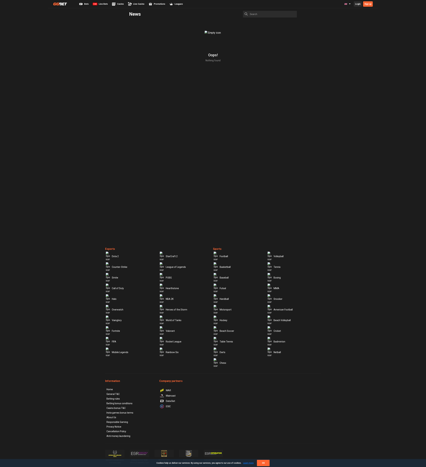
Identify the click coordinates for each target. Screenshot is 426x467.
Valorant (170, 331)
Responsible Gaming (117, 422)
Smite (115, 277)
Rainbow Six (172, 352)
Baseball (224, 277)
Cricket (277, 331)
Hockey (223, 320)
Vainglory (117, 320)
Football (224, 256)
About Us (111, 417)
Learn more (248, 463)
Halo (114, 299)
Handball (224, 299)
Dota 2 (115, 256)
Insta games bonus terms (119, 412)
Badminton (279, 341)
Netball (277, 352)
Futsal (223, 288)
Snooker (278, 299)
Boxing (277, 277)
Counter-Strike (119, 267)
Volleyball (279, 256)
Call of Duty (118, 288)
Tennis (277, 267)
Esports (110, 248)
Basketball (225, 267)
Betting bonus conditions (119, 403)
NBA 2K (170, 299)
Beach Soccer (227, 331)
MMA (276, 288)
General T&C (113, 394)
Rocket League (173, 341)
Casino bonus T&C (116, 408)
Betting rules (113, 398)
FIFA (114, 341)
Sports (217, 248)
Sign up (367, 4)
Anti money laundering (118, 436)
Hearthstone (172, 288)
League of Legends (176, 267)
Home (109, 389)
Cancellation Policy (116, 431)
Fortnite (116, 331)
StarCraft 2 (172, 256)
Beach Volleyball (282, 320)
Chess (223, 363)
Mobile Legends (120, 352)
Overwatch (117, 309)
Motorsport (225, 309)
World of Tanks (173, 320)
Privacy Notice (113, 426)
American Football (283, 309)
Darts (222, 352)
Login (357, 4)
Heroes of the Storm (176, 309)
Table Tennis (226, 341)
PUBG (169, 277)
